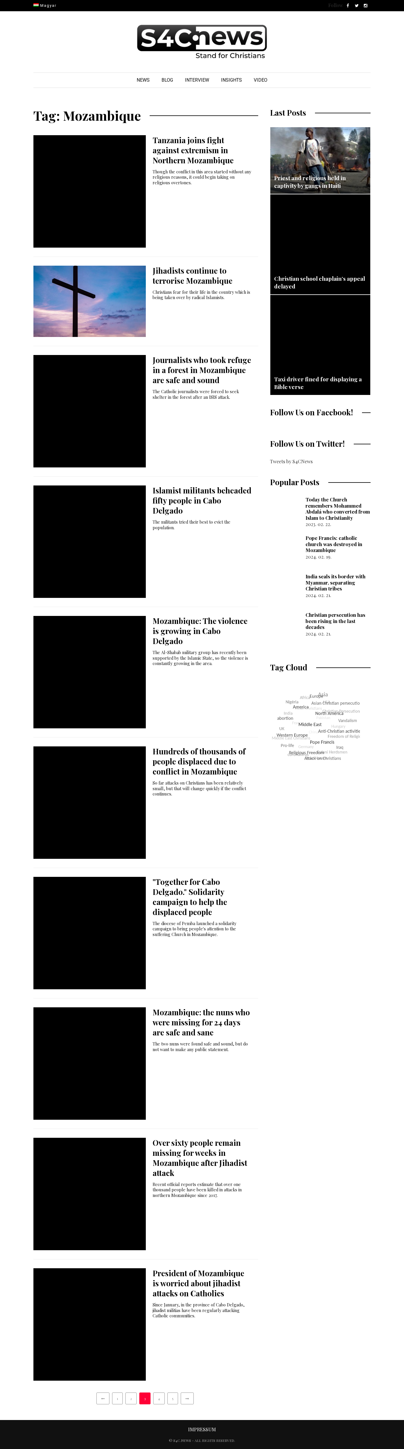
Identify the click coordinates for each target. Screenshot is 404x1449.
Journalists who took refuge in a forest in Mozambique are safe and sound (202, 370)
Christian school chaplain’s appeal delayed (319, 282)
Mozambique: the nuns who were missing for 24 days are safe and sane (201, 1022)
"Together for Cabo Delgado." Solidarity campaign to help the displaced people (190, 897)
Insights (231, 80)
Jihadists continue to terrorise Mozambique (192, 275)
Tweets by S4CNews (291, 461)
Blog (167, 80)
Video (260, 80)
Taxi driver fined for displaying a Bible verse (318, 383)
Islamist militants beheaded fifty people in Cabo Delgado (202, 500)
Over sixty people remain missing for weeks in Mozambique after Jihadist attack (200, 1157)
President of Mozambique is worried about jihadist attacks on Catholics (198, 1283)
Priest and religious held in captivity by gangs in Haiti (310, 181)
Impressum (202, 1429)
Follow (335, 5)
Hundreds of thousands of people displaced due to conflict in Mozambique (199, 761)
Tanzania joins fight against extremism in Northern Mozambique (193, 150)
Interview (197, 80)
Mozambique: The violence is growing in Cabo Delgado (200, 631)
